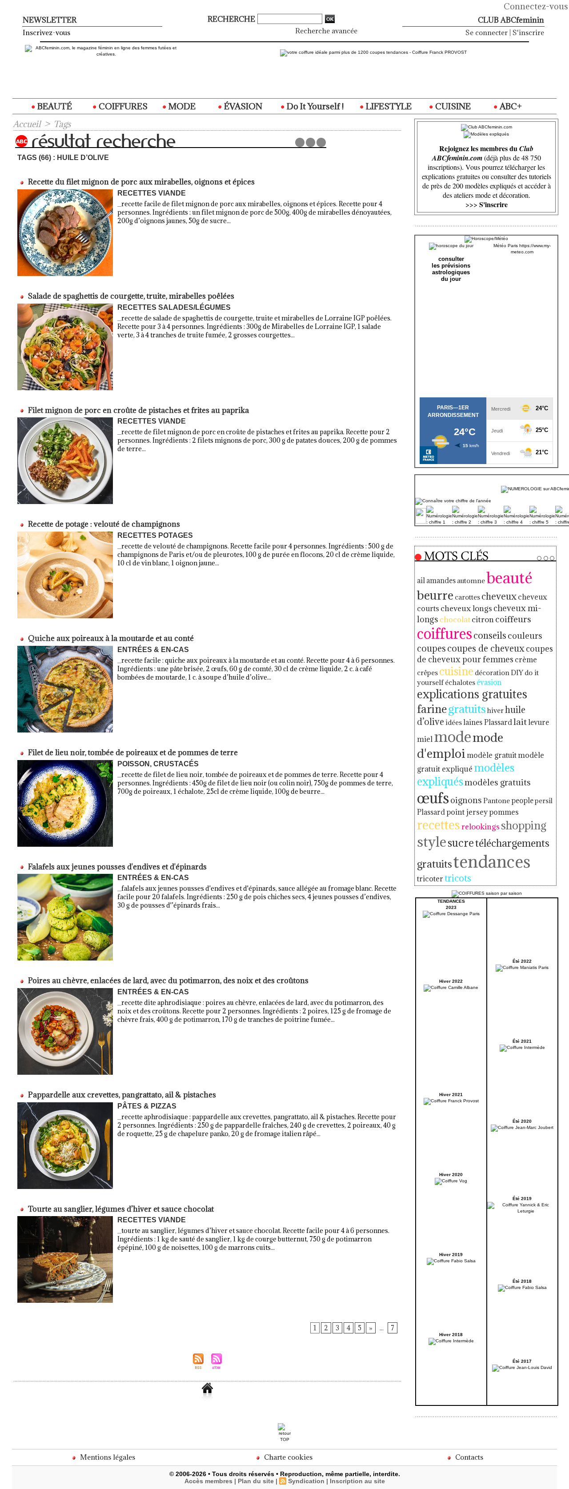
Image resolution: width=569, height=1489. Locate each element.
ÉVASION (242, 106)
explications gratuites (472, 694)
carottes (467, 596)
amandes (441, 580)
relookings (480, 826)
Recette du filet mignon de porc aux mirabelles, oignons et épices (141, 182)
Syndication (306, 1481)
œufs (433, 798)
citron (483, 619)
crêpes (427, 672)
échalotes (460, 682)
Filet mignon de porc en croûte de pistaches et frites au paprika (138, 410)
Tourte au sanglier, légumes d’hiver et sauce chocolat (121, 1209)
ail (421, 580)
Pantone (496, 800)
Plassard (431, 812)
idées (453, 722)
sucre (461, 842)
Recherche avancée (326, 30)
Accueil (26, 124)
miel (425, 739)
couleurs (525, 635)
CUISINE (452, 106)
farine (432, 709)
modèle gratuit (492, 755)
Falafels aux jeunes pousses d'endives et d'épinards (117, 867)
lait (520, 721)
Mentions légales (106, 1457)
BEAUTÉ (54, 106)
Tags (62, 124)
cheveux (499, 596)
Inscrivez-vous (46, 32)
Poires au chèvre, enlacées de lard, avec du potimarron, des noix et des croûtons (168, 980)
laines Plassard (487, 722)
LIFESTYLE (388, 106)
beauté (509, 577)
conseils (489, 635)
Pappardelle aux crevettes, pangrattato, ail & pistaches (122, 1095)
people (522, 800)
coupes (431, 648)
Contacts (468, 1457)
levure (538, 722)
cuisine (456, 671)
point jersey (467, 812)
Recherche (232, 19)
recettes (438, 825)
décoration (492, 672)
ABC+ (510, 106)
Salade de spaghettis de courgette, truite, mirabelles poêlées (131, 296)
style (431, 841)
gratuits (467, 708)
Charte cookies (287, 1457)
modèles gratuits (498, 782)
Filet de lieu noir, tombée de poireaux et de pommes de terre (133, 752)
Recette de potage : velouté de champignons (104, 524)
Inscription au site (357, 1481)
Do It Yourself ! (314, 106)
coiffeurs (513, 618)
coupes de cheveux (486, 648)
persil (544, 800)
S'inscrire (528, 32)
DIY (517, 672)
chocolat (455, 619)
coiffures (444, 633)
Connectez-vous (536, 6)
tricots (458, 878)
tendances (492, 861)
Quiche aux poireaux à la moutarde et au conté (111, 638)
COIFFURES (122, 106)
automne (471, 580)
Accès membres (208, 1481)
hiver (495, 710)
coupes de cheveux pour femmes (485, 653)
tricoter (430, 879)
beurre (435, 595)
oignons (466, 800)
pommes (504, 812)
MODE (181, 106)
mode (452, 736)
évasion (489, 682)
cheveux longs (466, 608)
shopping (523, 825)
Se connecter (486, 32)
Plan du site (256, 1481)
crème (526, 659)
